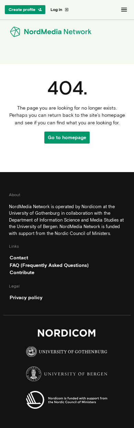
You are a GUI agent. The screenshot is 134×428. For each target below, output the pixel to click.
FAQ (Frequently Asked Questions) (49, 265)
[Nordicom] (67, 334)
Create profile (25, 9)
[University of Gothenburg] (67, 353)
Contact (19, 257)
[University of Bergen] (67, 376)
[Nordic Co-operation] (67, 402)
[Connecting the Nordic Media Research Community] (67, 32)
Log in (60, 9)
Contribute (22, 272)
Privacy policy (26, 297)
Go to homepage (67, 137)
